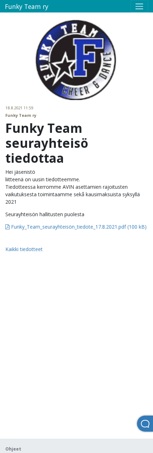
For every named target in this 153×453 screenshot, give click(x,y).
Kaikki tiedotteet (24, 249)
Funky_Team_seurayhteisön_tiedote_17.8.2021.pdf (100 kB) (78, 226)
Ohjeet (13, 449)
